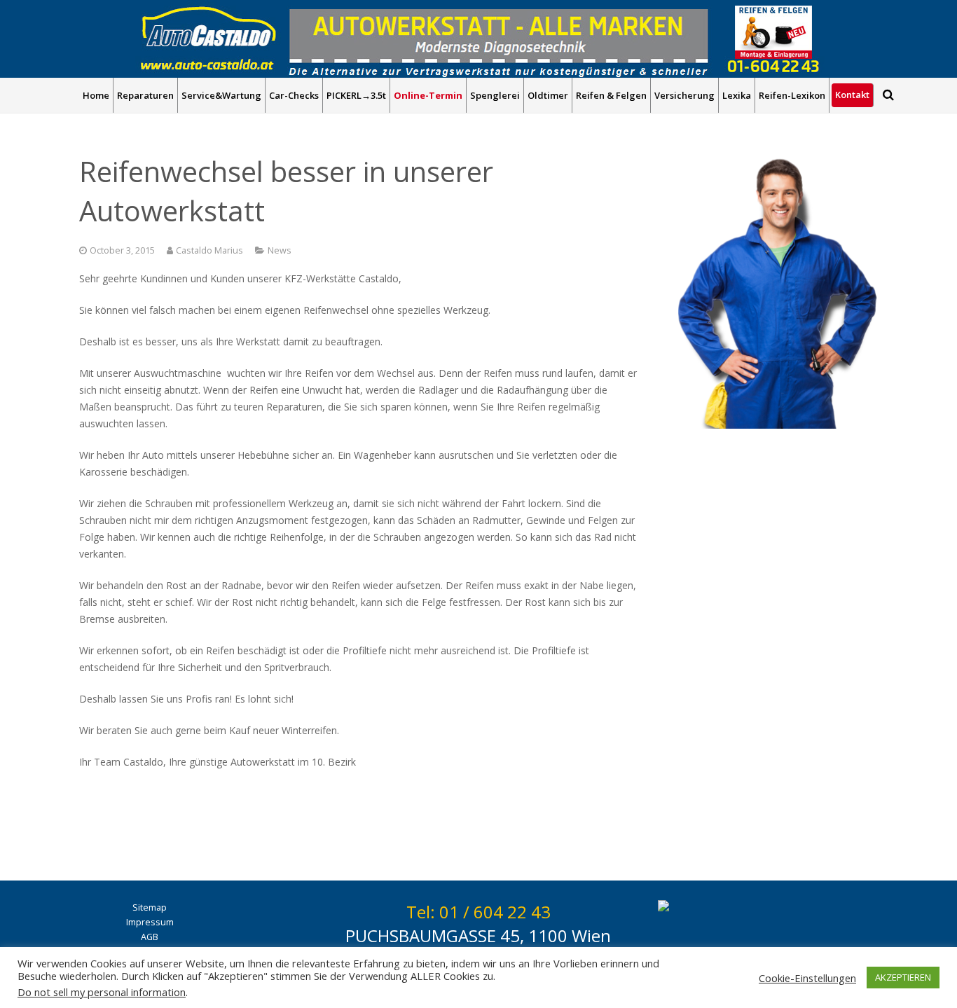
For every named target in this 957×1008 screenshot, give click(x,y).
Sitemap (149, 907)
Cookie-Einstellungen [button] (807, 978)
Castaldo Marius (209, 250)
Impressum (150, 922)
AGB (149, 937)
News (279, 250)
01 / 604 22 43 (495, 911)
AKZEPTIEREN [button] (903, 977)
